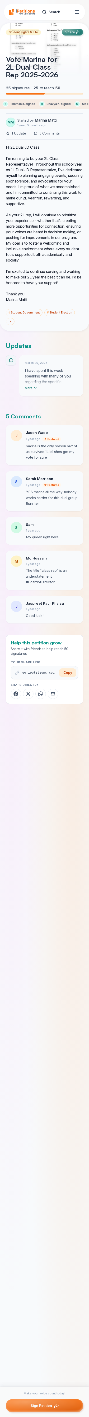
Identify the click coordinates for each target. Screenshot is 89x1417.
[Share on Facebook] (16, 694)
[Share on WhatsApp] (40, 694)
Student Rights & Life (23, 32)
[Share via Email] (53, 694)
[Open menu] (77, 12)
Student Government (24, 312)
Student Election (59, 312)
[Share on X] (28, 694)
